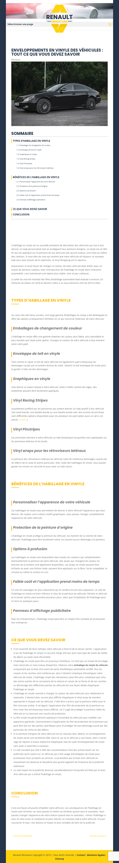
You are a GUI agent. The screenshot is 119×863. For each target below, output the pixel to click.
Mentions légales (96, 855)
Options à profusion (28, 190)
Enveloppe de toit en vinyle (31, 150)
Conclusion (21, 214)
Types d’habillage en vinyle (31, 141)
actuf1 (23, 419)
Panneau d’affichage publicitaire (32, 199)
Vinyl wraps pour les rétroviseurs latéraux (37, 168)
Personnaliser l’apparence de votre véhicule (37, 181)
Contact (81, 855)
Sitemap (59, 858)
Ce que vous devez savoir (30, 209)
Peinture (15, 59)
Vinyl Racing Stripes (27, 159)
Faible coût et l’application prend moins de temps (39, 195)
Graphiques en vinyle (28, 154)
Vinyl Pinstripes (26, 163)
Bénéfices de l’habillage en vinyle (36, 177)
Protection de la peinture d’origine (33, 186)
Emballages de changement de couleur (35, 145)
